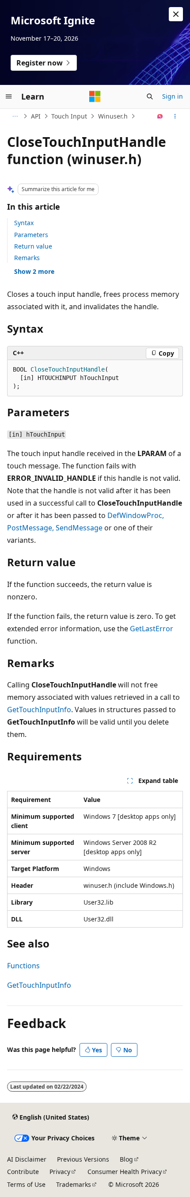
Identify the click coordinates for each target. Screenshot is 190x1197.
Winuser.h (113, 116)
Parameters (31, 234)
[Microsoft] (95, 96)
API (36, 116)
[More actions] (175, 116)
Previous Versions (83, 1159)
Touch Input (69, 116)
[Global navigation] (9, 96)
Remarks (27, 257)
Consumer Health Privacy (124, 1171)
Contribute (23, 1171)
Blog (126, 1159)
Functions (23, 966)
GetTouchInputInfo (39, 709)
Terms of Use (26, 1184)
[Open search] (150, 96)
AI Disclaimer (26, 1159)
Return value (33, 246)
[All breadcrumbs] (15, 116)
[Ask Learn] (160, 116)
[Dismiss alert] (176, 14)
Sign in (172, 96)
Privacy (59, 1171)
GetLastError (151, 628)
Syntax (24, 223)
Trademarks (73, 1184)
